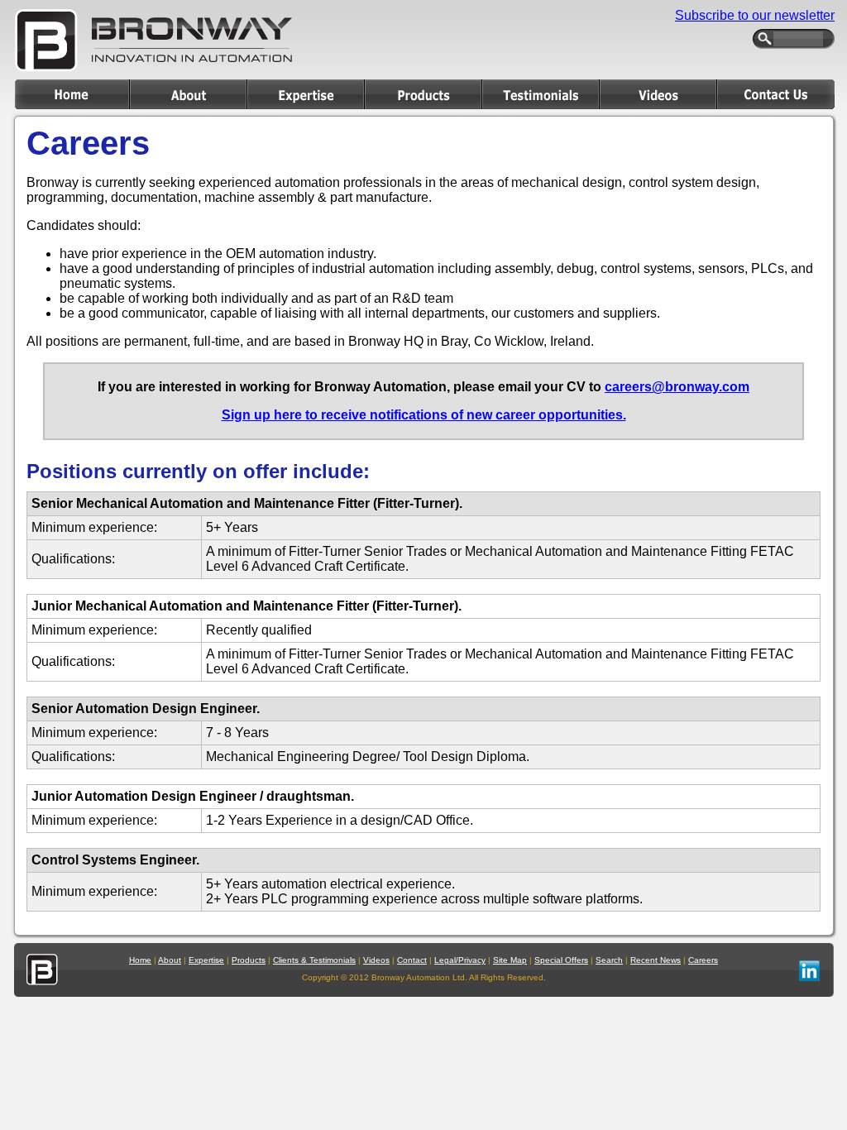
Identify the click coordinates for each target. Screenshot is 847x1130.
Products (249, 960)
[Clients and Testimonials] (541, 94)
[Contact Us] (776, 94)
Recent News (655, 960)
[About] (188, 94)
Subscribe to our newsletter (755, 15)
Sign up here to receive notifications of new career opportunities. (424, 415)
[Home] (71, 94)
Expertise (206, 960)
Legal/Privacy (460, 960)
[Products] (423, 94)
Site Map (510, 960)
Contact (412, 960)
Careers (703, 960)
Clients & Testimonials (314, 960)
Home (140, 960)
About (169, 960)
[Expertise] (306, 94)
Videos (376, 960)
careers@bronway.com (677, 387)
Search (609, 960)
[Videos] (658, 94)
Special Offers (561, 960)
